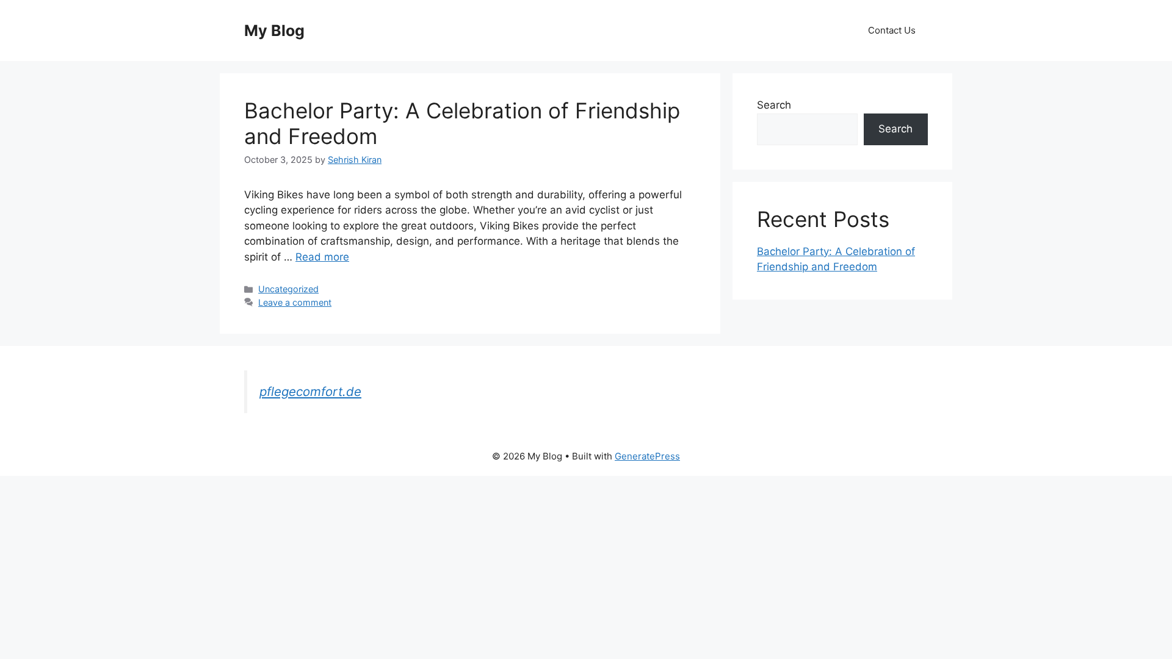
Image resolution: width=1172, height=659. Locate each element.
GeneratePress (647, 456)
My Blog (274, 30)
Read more (322, 257)
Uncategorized (288, 289)
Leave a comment (294, 302)
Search (774, 105)
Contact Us (892, 30)
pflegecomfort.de (310, 391)
